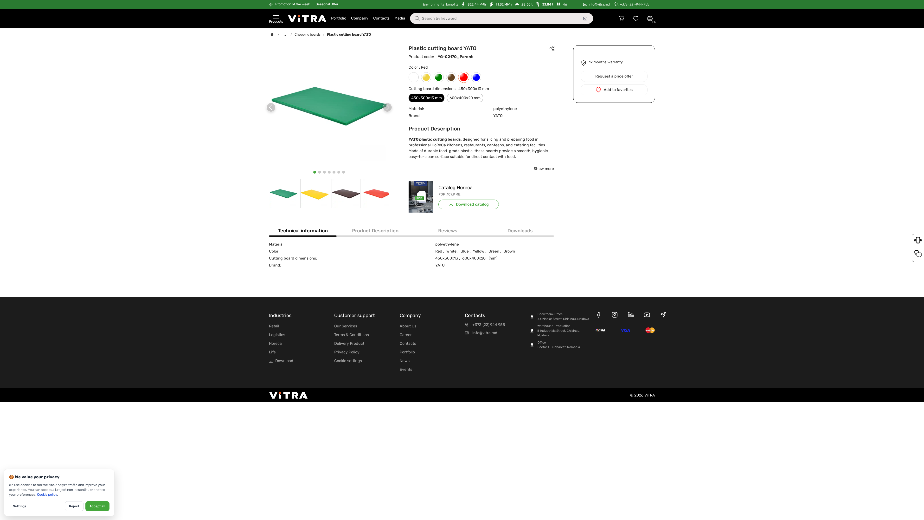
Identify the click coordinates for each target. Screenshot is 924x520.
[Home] (272, 34)
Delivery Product (349, 343)
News (405, 360)
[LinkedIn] (631, 315)
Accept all (97, 506)
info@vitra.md (484, 333)
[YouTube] (647, 315)
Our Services (345, 326)
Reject (74, 506)
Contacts (381, 18)
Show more (544, 168)
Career (406, 334)
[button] (314, 172)
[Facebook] (599, 315)
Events (406, 369)
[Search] (413, 18)
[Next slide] (387, 107)
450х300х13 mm (426, 98)
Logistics (277, 334)
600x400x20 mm (465, 98)
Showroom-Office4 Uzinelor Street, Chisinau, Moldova (563, 316)
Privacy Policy (346, 352)
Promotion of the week (292, 4)
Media (399, 18)
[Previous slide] (271, 107)
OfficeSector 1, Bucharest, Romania (559, 345)
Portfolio (338, 18)
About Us (408, 326)
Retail (274, 326)
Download (284, 360)
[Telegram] (663, 315)
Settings (19, 506)
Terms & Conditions (351, 334)
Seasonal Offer (327, 4)
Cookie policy (47, 495)
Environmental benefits (440, 4)
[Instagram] (615, 315)
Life (272, 352)
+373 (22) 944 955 (488, 324)
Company (359, 18)
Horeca (275, 343)
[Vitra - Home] (307, 18)
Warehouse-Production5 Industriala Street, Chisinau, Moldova (558, 330)
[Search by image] (585, 18)
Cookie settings (348, 360)
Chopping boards (308, 34)
